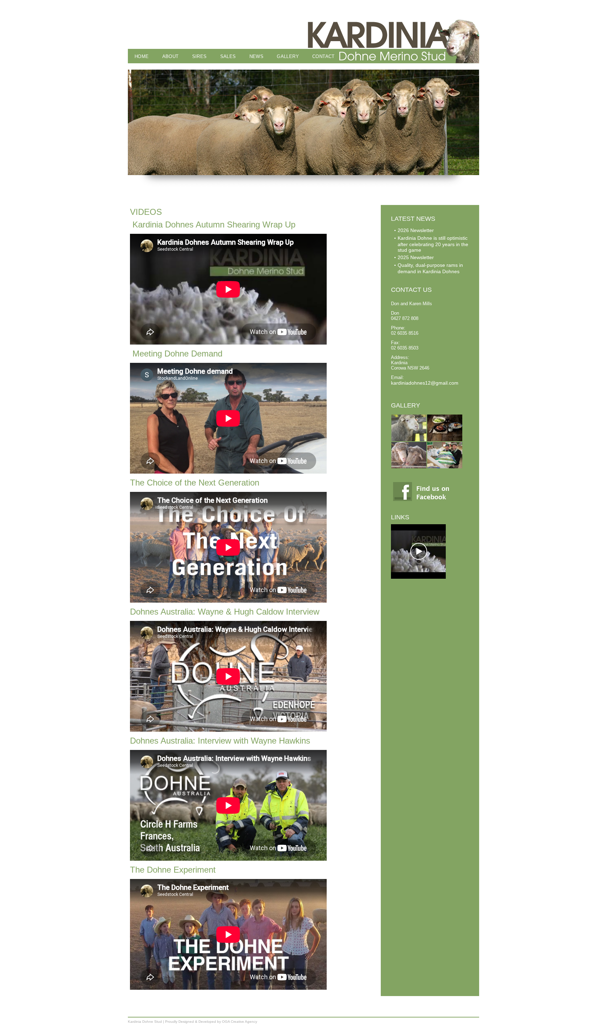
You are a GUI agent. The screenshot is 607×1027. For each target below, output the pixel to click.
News (256, 56)
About (170, 56)
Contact (323, 56)
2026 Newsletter (416, 230)
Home (142, 56)
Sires (199, 56)
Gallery (288, 56)
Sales (228, 56)
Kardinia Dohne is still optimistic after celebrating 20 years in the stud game (433, 244)
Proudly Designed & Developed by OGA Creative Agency (211, 1021)
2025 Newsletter (416, 257)
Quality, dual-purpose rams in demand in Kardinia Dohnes (430, 268)
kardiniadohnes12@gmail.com (424, 383)
